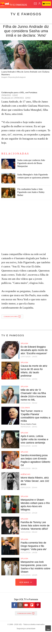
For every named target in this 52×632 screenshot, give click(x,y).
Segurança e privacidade (26, 629)
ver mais (24, 582)
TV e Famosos (26, 14)
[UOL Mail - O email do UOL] (35, 3)
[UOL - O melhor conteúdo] (5, 4)
